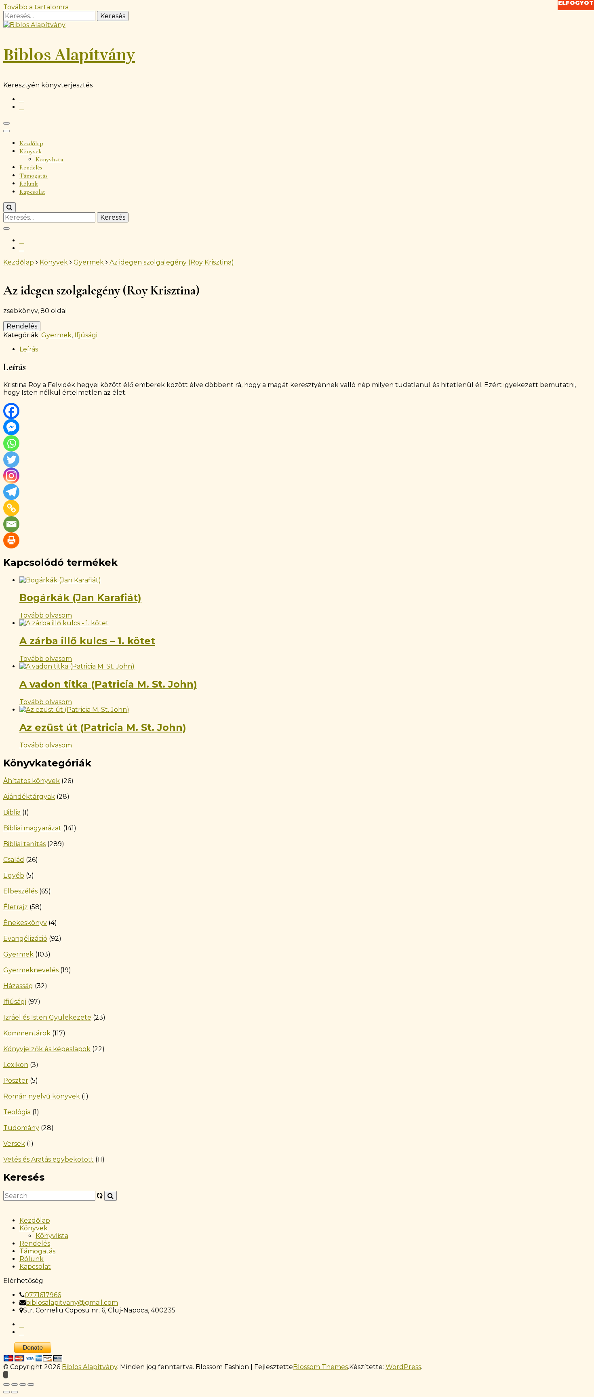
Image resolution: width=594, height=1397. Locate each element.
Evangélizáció (25, 938)
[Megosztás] (22, 1384)
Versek (14, 1143)
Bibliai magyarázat (32, 828)
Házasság (18, 986)
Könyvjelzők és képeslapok (47, 1049)
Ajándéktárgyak (29, 796)
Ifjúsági (85, 335)
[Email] (11, 524)
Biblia (12, 812)
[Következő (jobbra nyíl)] (14, 1392)
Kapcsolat (32, 192)
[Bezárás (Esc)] (30, 1384)
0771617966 (43, 1295)
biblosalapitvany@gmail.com (72, 1302)
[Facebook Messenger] (11, 427)
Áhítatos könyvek (31, 781)
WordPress (403, 1367)
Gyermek (56, 335)
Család (13, 860)
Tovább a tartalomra (36, 7)
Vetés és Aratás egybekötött (48, 1159)
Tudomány (21, 1128)
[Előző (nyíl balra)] (6, 1392)
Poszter (15, 1080)
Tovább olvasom (45, 615)
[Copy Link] (11, 508)
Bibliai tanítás (24, 844)
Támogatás (33, 175)
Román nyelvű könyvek (41, 1096)
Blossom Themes (320, 1367)
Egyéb (13, 875)
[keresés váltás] (9, 207)
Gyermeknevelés (31, 970)
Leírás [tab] (28, 349)
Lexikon (15, 1065)
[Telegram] (11, 492)
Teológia (17, 1112)
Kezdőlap (31, 143)
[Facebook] (11, 411)
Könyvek (30, 151)
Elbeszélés (20, 891)
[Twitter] (11, 459)
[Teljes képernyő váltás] (14, 1384)
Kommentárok (27, 1033)
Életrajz (15, 907)
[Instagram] (11, 476)
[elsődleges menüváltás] (6, 123)
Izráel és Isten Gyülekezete (47, 1017)
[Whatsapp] (11, 443)
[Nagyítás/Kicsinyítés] (6, 1384)
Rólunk (28, 184)
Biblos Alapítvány (69, 55)
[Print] (11, 540)
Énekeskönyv (25, 923)
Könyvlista (49, 159)
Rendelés (30, 167)
